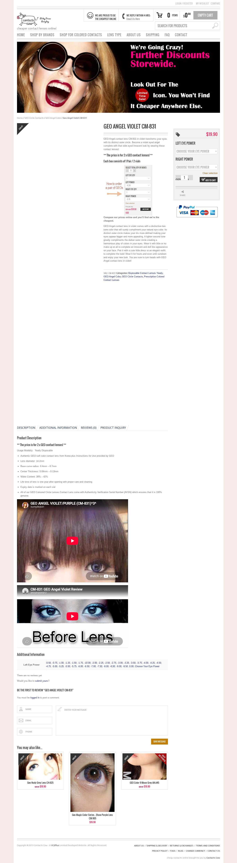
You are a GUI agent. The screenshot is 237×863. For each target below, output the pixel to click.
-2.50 (107, 663)
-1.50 (74, 663)
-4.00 (145, 663)
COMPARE (215, 3)
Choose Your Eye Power (147, 666)
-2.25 (100, 663)
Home (20, 118)
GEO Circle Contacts (34, 118)
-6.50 (86, 666)
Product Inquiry (113, 428)
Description (26, 428)
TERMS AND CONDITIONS (208, 845)
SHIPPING (152, 35)
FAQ (167, 35)
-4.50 (158, 663)
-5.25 (61, 666)
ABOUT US (134, 35)
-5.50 (67, 666)
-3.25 (126, 663)
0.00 (131, 666)
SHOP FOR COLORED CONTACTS (81, 35)
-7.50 (99, 666)
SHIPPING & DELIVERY (157, 845)
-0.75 (54, 663)
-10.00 (87, 663)
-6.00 (80, 666)
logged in (34, 697)
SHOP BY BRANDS (42, 35)
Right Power (184, 159)
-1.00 (61, 663)
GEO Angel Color (53, 118)
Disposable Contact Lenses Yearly (145, 273)
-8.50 (112, 666)
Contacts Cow (213, 858)
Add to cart (210, 180)
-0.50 (48, 663)
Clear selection (210, 173)
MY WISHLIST (202, 3)
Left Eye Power (185, 143)
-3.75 (139, 663)
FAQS (172, 851)
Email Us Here (133, 19)
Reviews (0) (88, 428)
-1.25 (67, 663)
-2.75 (113, 663)
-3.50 (133, 663)
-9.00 (118, 666)
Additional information (58, 428)
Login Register (184, 3)
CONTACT (181, 35)
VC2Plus (55, 845)
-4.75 (48, 666)
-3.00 (120, 663)
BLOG (180, 851)
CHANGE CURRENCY (195, 851)
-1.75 (80, 663)
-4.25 (152, 663)
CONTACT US (214, 851)
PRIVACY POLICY (159, 851)
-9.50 (125, 666)
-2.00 (94, 663)
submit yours (41, 681)
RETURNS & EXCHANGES (181, 845)
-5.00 (54, 666)
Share (182, 195)
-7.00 (93, 666)
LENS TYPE (114, 35)
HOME (21, 35)
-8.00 (106, 666)
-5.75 (74, 666)
